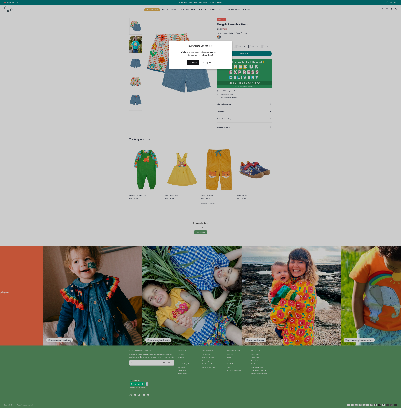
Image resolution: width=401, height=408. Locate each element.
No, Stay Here (207, 62)
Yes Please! (193, 62)
